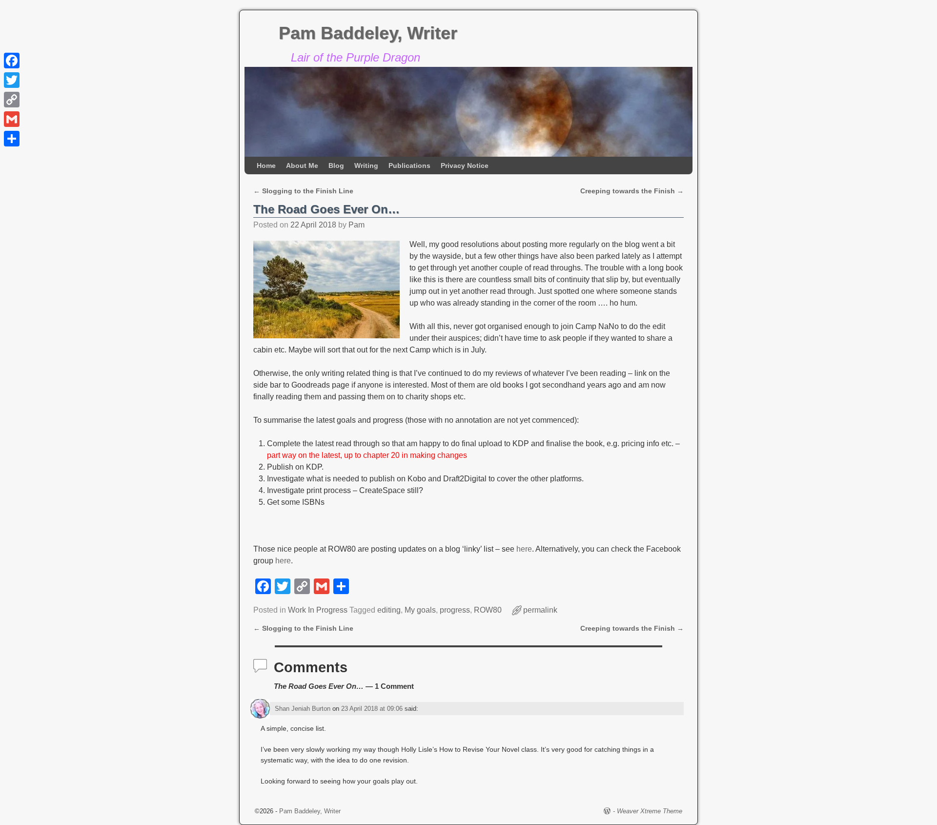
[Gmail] (11, 119)
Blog (336, 165)
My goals (420, 610)
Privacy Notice (465, 165)
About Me (302, 165)
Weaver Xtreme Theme (649, 811)
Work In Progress (317, 610)
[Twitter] (11, 80)
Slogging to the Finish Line (303, 191)
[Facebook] (11, 60)
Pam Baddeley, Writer (368, 33)
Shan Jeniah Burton (302, 708)
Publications (409, 165)
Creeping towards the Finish (632, 191)
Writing (366, 165)
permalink (540, 610)
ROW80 (488, 610)
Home (266, 165)
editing (389, 610)
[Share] (11, 138)
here (524, 549)
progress (455, 610)
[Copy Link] (11, 99)
